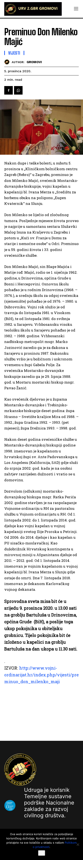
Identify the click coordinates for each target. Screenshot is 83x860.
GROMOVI (34, 62)
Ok (41, 853)
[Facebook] (8, 90)
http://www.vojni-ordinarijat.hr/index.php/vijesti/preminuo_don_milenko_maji (41, 674)
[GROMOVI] (8, 62)
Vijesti (14, 53)
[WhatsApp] (18, 90)
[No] (78, 844)
